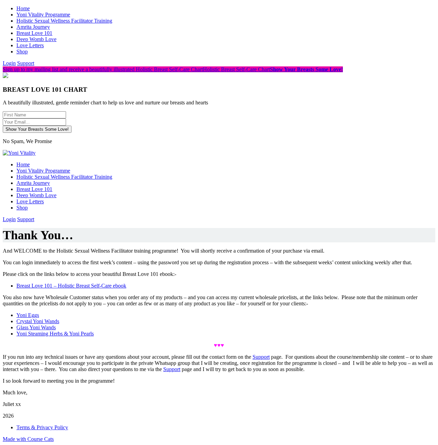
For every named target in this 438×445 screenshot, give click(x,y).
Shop (22, 51)
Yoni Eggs (27, 315)
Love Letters (30, 45)
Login (9, 63)
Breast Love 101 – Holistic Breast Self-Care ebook (71, 286)
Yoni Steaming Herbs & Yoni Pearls (55, 333)
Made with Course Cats (28, 439)
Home (23, 8)
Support (25, 63)
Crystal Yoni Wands (37, 321)
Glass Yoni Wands (36, 327)
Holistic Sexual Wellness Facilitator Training (64, 21)
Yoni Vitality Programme (43, 14)
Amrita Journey (33, 27)
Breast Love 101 (34, 33)
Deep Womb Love (36, 39)
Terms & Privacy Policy (42, 427)
